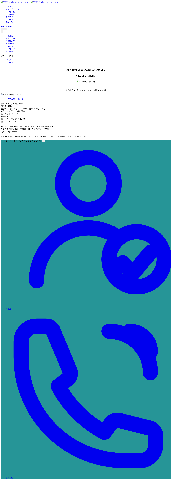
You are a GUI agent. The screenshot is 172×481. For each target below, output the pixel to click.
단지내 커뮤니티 (12, 19)
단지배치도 (10, 12)
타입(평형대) (11, 14)
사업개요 (9, 6)
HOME (8, 60)
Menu (4, 29)
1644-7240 (14, 99)
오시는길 (9, 22)
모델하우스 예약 (12, 9)
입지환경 (9, 17)
